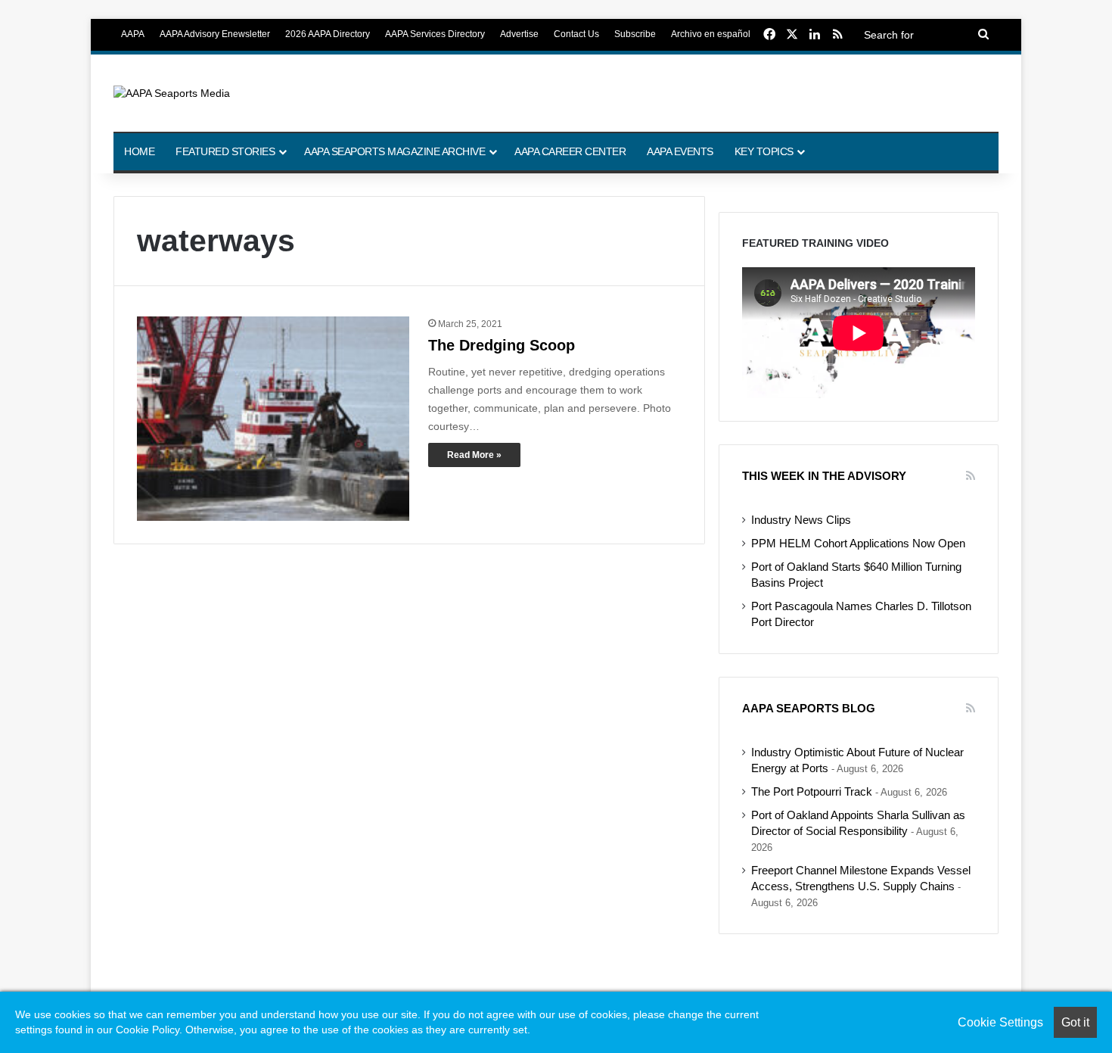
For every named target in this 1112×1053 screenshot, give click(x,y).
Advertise (519, 34)
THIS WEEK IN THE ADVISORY (824, 475)
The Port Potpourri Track (811, 792)
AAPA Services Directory (435, 34)
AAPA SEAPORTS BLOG (808, 708)
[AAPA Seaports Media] (171, 93)
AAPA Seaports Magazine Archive (394, 151)
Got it (1075, 1022)
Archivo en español (710, 34)
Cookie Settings (1000, 1022)
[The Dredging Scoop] (273, 418)
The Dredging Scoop (501, 345)
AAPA (132, 34)
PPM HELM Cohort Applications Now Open (858, 543)
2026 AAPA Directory (327, 34)
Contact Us (576, 34)
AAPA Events (680, 151)
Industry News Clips (801, 520)
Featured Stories (225, 151)
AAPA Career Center (570, 151)
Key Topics (764, 151)
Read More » (474, 455)
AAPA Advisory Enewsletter (215, 34)
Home (139, 151)
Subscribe (635, 34)
